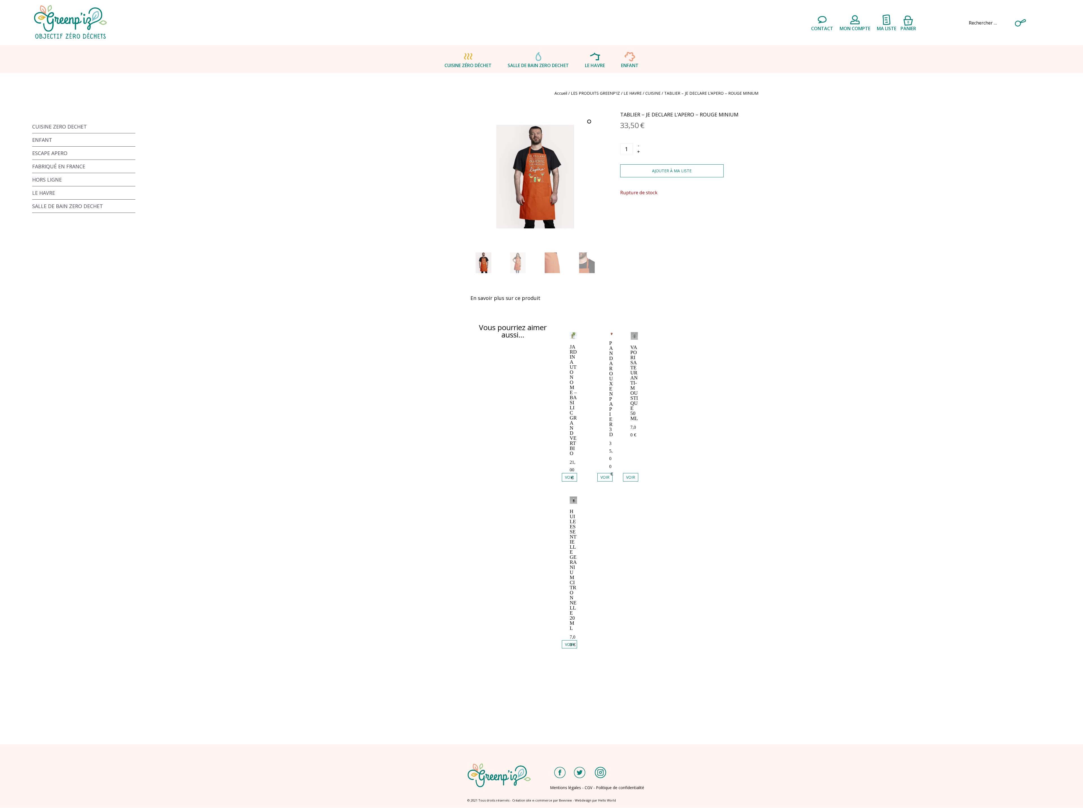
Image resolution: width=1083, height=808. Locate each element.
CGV (588, 787)
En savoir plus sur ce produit (505, 298)
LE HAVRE (595, 65)
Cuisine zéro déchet (468, 65)
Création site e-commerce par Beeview (542, 800)
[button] (590, 122)
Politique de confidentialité (620, 787)
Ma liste (886, 28)
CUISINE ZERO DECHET (59, 126)
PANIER (908, 25)
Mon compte (855, 28)
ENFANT (630, 65)
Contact (822, 28)
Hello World (607, 800)
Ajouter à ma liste (672, 170)
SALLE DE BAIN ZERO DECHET (67, 206)
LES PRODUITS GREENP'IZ (595, 93)
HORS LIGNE (47, 179)
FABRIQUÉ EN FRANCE (58, 166)
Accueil (560, 93)
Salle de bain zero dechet (538, 65)
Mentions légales (565, 787)
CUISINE (653, 93)
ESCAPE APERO (49, 153)
